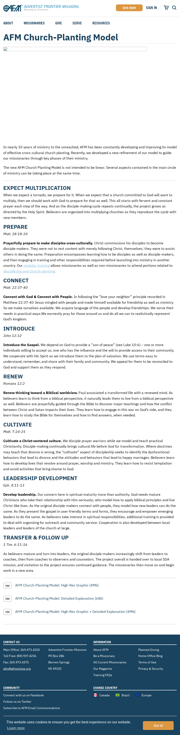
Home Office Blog (150, 656)
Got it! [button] (158, 725)
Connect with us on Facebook (23, 695)
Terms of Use (147, 662)
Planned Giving (148, 650)
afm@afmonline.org (17, 668)
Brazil (126, 695)
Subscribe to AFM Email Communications (31, 708)
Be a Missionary (104, 656)
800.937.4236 (26, 656)
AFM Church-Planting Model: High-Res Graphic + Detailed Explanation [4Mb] (75, 611)
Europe (146, 695)
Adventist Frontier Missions (41, 9)
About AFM (100, 650)
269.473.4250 (30, 650)
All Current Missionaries (109, 662)
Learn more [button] (16, 728)
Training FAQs (102, 675)
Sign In (151, 7)
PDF (7, 586)
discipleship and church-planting (28, 271)
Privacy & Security (150, 668)
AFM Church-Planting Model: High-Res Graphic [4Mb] (57, 585)
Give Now (129, 8)
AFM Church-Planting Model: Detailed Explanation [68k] (59, 598)
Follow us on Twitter (17, 701)
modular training (36, 265)
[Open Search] (174, 7)
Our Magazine (102, 668)
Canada (104, 695)
